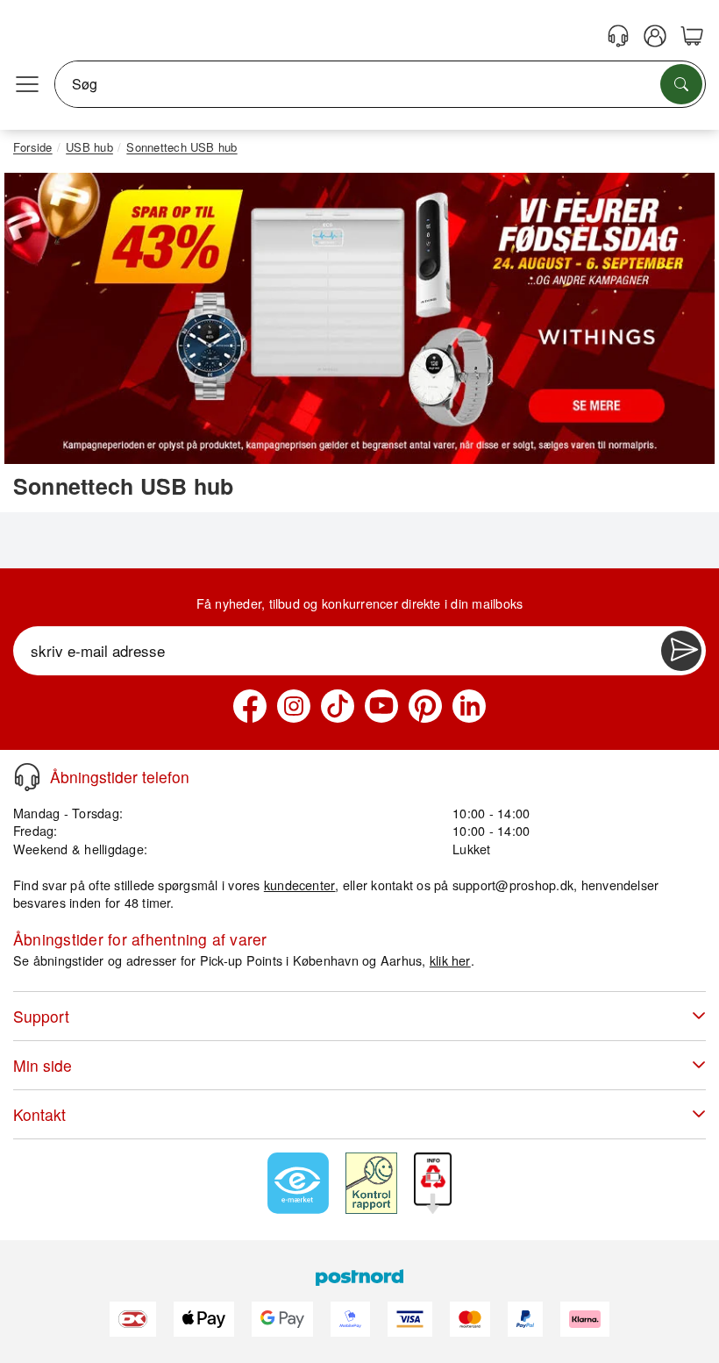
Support (41, 1016)
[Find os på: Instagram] (294, 706)
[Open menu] (27, 84)
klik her (450, 960)
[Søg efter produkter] (681, 84)
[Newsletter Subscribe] (681, 651)
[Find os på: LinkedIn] (469, 706)
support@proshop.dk (512, 884)
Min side (42, 1065)
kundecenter (300, 884)
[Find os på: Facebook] (250, 706)
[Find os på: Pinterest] (425, 706)
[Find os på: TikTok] (338, 706)
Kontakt (39, 1114)
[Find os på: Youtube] (381, 706)
